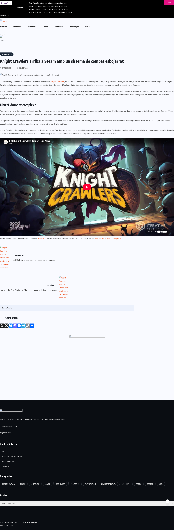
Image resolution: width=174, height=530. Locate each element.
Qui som (5, 466)
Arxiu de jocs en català (12, 456)
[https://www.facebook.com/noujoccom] (13, 437)
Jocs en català (8, 461)
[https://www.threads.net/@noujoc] (9, 437)
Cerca (169, 3)
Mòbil (22, 484)
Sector (150, 484)
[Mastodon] (15, 326)
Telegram (117, 238)
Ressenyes (74, 27)
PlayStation (33, 27)
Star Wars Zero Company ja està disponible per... (48, 3)
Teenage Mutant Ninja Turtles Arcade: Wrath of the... (49, 9)
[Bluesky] (11, 326)
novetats (42, 238)
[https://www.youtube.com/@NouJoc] (22, 437)
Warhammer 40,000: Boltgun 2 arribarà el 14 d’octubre (50, 12)
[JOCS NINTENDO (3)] (87, 360)
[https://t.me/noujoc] (17, 437)
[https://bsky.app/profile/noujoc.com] (5, 437)
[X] (2, 326)
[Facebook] (19, 326)
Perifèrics (75, 484)
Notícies (3, 27)
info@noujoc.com (9, 426)
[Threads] (6, 326)
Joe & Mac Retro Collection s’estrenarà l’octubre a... (49, 6)
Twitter (98, 238)
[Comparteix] (32, 326)
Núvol (47, 484)
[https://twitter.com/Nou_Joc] (0, 437)
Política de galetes (29, 522)
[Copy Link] (28, 326)
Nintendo (17, 27)
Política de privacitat (8, 522)
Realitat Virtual (108, 484)
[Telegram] (23, 326)
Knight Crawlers (58, 81)
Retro (138, 484)
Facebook (106, 238)
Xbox (46, 27)
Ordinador (59, 27)
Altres (88, 27)
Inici (3, 451)
